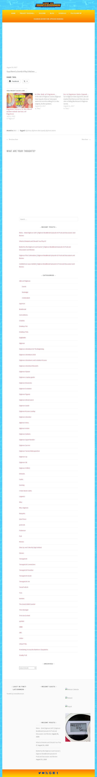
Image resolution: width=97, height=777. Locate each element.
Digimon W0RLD (24, 468)
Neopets (22, 513)
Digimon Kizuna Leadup (27, 411)
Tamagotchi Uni (24, 581)
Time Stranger (23, 610)
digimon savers (51, 130)
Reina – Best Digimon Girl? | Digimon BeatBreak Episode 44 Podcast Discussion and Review (48, 731)
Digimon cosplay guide (27, 377)
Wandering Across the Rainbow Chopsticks (33, 649)
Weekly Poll (23, 655)
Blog (52, 13)
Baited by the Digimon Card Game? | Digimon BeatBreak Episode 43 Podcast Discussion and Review (48, 754)
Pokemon (22, 530)
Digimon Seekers (24, 434)
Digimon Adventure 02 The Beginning (31, 349)
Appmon (22, 303)
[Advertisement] (48, 45)
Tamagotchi (23, 559)
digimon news (24, 423)
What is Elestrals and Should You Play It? (32, 241)
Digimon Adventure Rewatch (28, 366)
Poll (20, 536)
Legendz (22, 496)
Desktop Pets (23, 332)
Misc (15, 130)
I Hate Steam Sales (25, 491)
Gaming (21, 485)
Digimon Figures (24, 394)
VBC (20, 632)
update (21, 621)
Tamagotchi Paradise (26, 570)
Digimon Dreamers (25, 383)
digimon (28, 130)
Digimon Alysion (24, 371)
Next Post (85, 139)
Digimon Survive (24, 445)
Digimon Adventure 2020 (27, 355)
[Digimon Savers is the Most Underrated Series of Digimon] (20, 100)
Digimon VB (23, 462)
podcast (22, 525)
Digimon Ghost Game (26, 400)
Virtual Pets (23, 644)
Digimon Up (23, 457)
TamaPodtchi (23, 587)
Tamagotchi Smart (25, 576)
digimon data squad (38, 130)
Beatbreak (22, 309)
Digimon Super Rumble (27, 440)
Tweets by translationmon (15, 694)
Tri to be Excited (24, 615)
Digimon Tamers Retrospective (29, 451)
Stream (21, 553)
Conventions (23, 315)
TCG (20, 593)
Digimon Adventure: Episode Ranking (48, 19)
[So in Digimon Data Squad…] (78, 101)
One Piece (22, 519)
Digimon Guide (24, 406)
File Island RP (76, 13)
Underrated (26, 298)
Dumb (24, 286)
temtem (21, 598)
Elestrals (22, 474)
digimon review (24, 428)
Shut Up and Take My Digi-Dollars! (30, 547)
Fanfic (21, 479)
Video (21, 638)
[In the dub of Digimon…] (49, 101)
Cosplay (22, 321)
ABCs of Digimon (24, 281)
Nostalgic (25, 292)
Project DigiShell (27, 13)
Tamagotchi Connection (27, 564)
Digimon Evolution (25, 388)
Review (21, 542)
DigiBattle (22, 338)
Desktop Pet (23, 326)
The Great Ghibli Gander (27, 604)
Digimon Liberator (25, 417)
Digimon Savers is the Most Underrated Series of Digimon (19, 111)
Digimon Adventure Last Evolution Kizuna (33, 360)
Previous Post (13, 139)
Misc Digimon (23, 508)
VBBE (21, 627)
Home (13, 13)
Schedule (62, 13)
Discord (42, 13)
